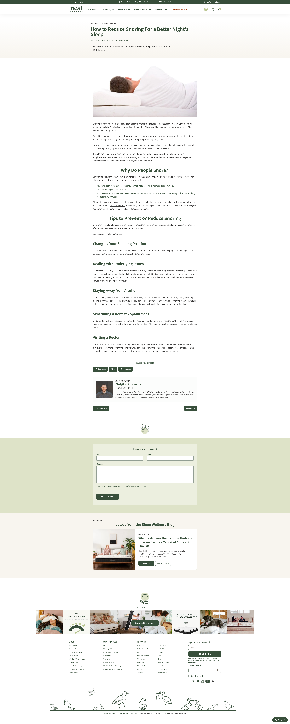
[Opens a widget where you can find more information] (280, 720)
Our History (72, 649)
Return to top (145, 607)
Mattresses (141, 645)
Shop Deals (167, 2)
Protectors (141, 662)
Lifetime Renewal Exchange (112, 665)
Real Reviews (73, 645)
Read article (146, 563)
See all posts (163, 563)
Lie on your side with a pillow (106, 250)
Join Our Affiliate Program (77, 659)
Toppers (140, 672)
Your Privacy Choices (159, 713)
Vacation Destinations (76, 662)
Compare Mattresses (144, 649)
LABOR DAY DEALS (179, 9)
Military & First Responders (112, 669)
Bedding (107, 9)
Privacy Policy (192, 662)
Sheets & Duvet (142, 665)
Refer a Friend (73, 655)
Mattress (92, 9)
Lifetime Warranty (109, 662)
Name (98, 454)
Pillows (139, 652)
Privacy (147, 713)
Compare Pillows (143, 655)
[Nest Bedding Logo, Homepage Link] (77, 9)
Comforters (141, 669)
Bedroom (161, 652)
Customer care (110, 642)
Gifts (159, 659)
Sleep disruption (117, 205)
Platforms (161, 649)
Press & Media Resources (77, 652)
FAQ (104, 645)
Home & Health (140, 9)
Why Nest (159, 9)
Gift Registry (107, 649)
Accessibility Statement (177, 713)
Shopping (141, 642)
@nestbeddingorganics (145, 623)
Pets (159, 655)
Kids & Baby (141, 659)
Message (99, 464)
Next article (190, 408)
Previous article (101, 408)
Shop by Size (162, 672)
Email (149, 454)
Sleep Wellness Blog (75, 665)
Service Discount (164, 662)
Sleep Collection (163, 665)
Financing (106, 659)
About (71, 642)
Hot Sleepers (162, 669)
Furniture (122, 9)
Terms (141, 713)
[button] (145, 599)
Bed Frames (162, 645)
